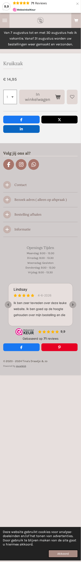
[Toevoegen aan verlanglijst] (72, 97)
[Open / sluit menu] (4, 20)
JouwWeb (21, 366)
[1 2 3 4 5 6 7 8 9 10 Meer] (10, 97)
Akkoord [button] (63, 554)
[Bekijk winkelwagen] (76, 20)
